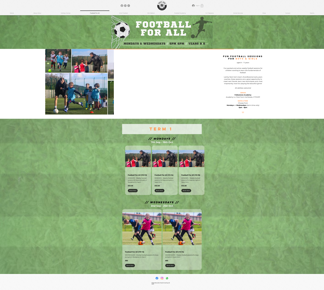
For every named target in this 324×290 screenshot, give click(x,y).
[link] (138, 175)
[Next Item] (111, 81)
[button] (202, 5)
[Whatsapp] (128, 5)
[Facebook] (122, 5)
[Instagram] (125, 5)
